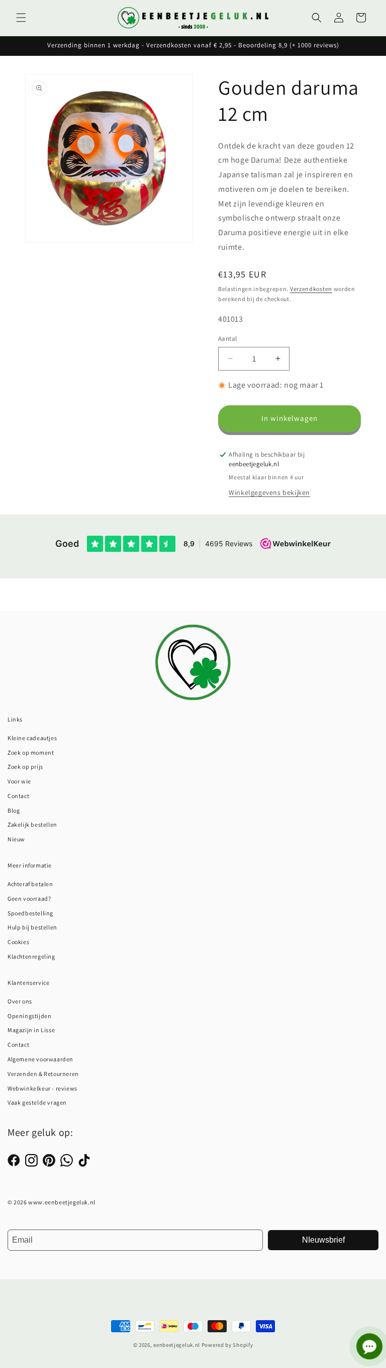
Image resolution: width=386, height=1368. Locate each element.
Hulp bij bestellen (32, 927)
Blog (14, 810)
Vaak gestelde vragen (37, 1102)
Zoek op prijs (25, 766)
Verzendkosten (311, 289)
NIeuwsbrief (323, 1240)
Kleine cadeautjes (32, 738)
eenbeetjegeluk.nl (176, 1344)
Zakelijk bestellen (32, 824)
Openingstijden (29, 1016)
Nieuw (16, 839)
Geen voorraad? (29, 898)
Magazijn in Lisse (31, 1030)
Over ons (20, 1001)
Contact (18, 796)
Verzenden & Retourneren (43, 1073)
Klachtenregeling (31, 956)
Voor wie (19, 781)
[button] (21, 18)
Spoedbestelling (30, 913)
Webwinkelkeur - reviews (42, 1088)
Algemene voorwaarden (40, 1059)
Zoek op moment (31, 752)
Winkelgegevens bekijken (269, 492)
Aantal (227, 338)
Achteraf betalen (30, 884)
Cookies (18, 942)
